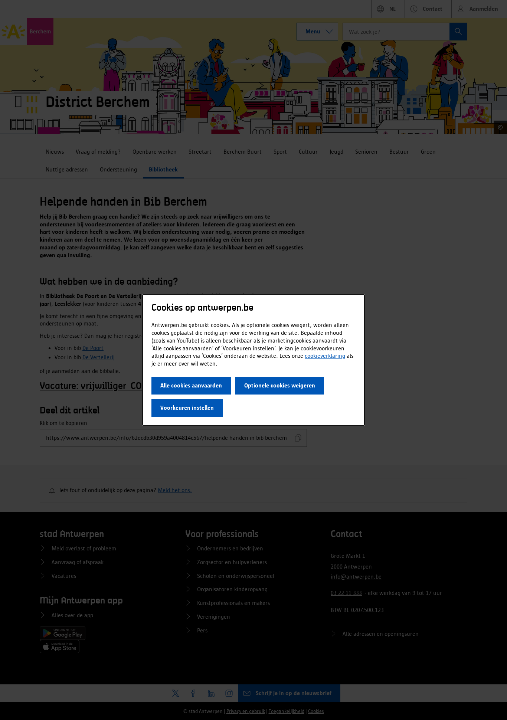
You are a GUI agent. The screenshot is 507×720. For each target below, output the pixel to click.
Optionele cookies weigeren (279, 385)
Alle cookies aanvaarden (191, 385)
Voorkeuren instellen (187, 408)
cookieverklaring (325, 356)
